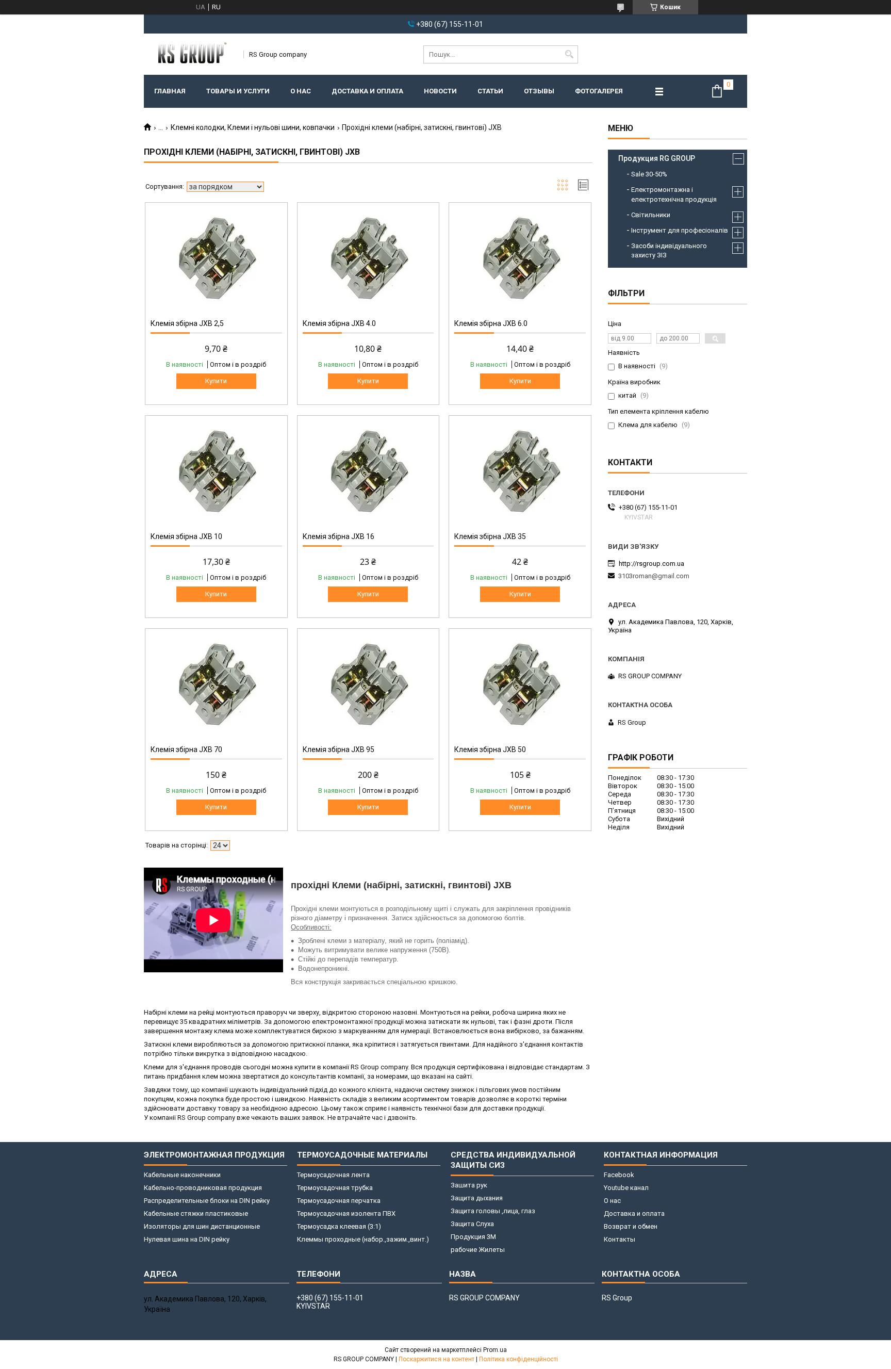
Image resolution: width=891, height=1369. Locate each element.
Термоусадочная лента (333, 1175)
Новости (440, 91)
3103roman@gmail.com (653, 576)
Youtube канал (626, 1188)
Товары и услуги (238, 91)
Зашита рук (469, 1185)
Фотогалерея (599, 91)
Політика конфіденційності (518, 1359)
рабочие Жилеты (478, 1249)
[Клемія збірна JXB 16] (368, 472)
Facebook (619, 1175)
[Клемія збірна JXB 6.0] (520, 259)
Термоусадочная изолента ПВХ (346, 1213)
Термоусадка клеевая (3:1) (339, 1226)
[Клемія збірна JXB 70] (216, 685)
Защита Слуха (472, 1224)
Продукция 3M (473, 1237)
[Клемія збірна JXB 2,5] (216, 259)
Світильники (650, 215)
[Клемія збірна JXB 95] (368, 685)
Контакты (619, 1239)
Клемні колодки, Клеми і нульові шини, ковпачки (253, 127)
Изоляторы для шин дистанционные (202, 1226)
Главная (170, 91)
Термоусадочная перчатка (339, 1200)
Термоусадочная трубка (335, 1188)
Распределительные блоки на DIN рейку (207, 1200)
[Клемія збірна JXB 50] (520, 685)
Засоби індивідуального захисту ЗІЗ (669, 250)
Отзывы (539, 91)
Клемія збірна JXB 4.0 (339, 323)
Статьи (490, 91)
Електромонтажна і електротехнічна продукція (674, 194)
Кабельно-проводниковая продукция (203, 1188)
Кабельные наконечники (182, 1175)
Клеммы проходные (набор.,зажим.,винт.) (363, 1239)
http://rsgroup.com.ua (651, 563)
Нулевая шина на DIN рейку (186, 1239)
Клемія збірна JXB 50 (490, 749)
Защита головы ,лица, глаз (493, 1211)
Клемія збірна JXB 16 (338, 536)
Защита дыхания (477, 1198)
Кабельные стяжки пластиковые (196, 1213)
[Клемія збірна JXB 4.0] (368, 259)
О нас (300, 91)
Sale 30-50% (649, 174)
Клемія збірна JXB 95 (338, 749)
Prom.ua (495, 1350)
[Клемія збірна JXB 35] (520, 472)
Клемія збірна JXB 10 (186, 536)
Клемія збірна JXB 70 (186, 749)
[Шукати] (569, 54)
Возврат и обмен (630, 1226)
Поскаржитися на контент (436, 1359)
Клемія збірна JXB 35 (490, 536)
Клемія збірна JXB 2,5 (187, 323)
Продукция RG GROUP (656, 158)
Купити (216, 381)
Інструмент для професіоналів (679, 230)
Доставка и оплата (367, 91)
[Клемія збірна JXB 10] (216, 472)
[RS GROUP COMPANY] (190, 54)
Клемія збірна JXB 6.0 (490, 323)
